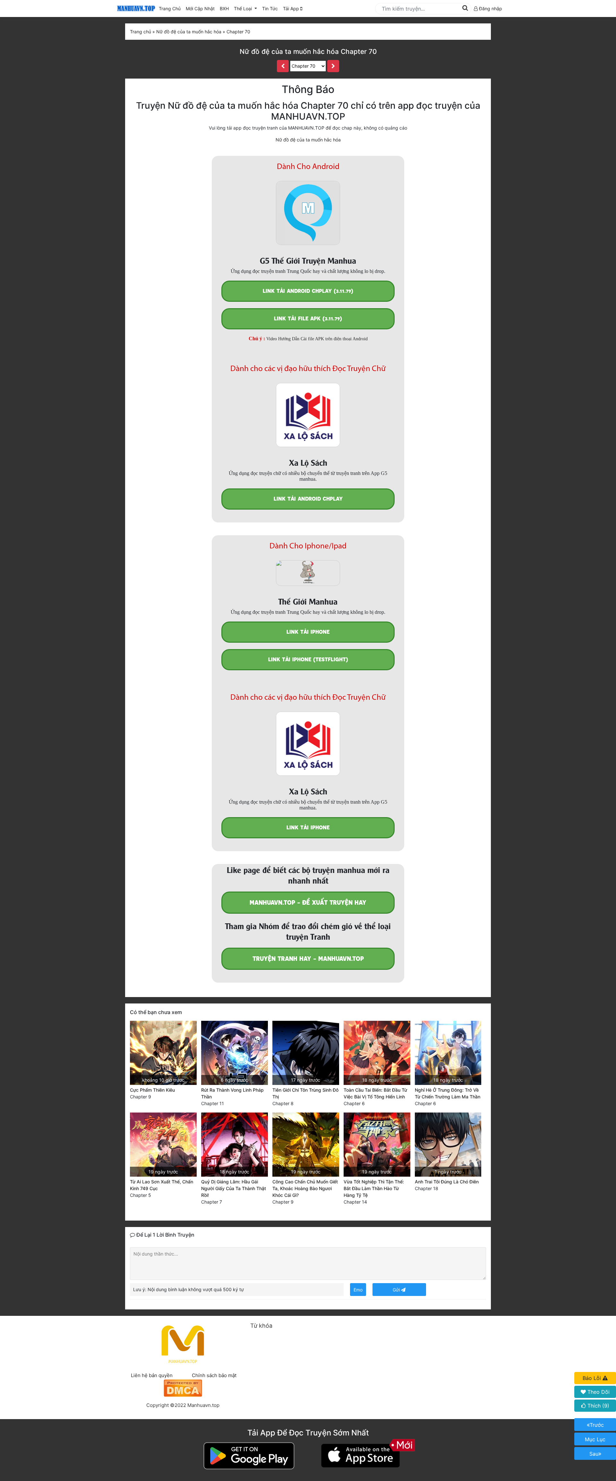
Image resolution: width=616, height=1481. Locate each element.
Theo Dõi (598, 1392)
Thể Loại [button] (243, 8)
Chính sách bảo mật (214, 1375)
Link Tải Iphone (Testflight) (308, 659)
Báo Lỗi (593, 1378)
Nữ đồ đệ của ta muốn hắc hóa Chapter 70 (308, 51)
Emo (358, 1289)
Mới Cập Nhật (201, 8)
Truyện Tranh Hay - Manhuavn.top (308, 959)
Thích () (597, 1405)
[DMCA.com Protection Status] (183, 1387)
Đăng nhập (490, 8)
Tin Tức (270, 8)
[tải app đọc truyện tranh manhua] (135, 8)
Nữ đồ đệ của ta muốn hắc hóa (308, 139)
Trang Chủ (170, 8)
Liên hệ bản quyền (152, 1375)
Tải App (291, 8)
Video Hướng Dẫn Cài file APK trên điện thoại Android (317, 338)
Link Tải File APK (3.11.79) (308, 318)
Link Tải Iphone (308, 632)
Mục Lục (595, 1439)
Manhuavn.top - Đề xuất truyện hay (308, 903)
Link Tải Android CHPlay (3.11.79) (308, 291)
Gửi (397, 1289)
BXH (224, 8)
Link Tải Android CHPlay (308, 499)
